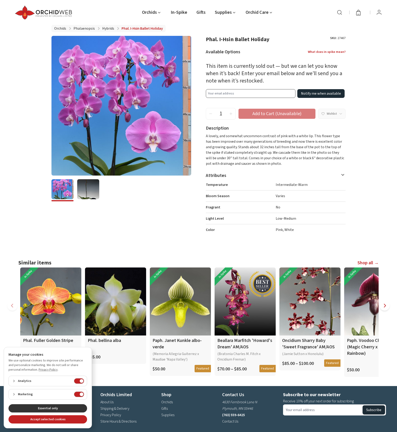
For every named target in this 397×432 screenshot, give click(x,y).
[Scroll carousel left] (12, 306)
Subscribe (373, 409)
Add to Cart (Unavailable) (276, 114)
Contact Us (230, 421)
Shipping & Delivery (114, 408)
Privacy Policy (110, 415)
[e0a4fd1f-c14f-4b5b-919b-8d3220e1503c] (62, 190)
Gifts (201, 12)
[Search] (339, 12)
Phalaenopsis (84, 28)
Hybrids (108, 28)
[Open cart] (359, 12)
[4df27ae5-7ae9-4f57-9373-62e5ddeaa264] (88, 190)
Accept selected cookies (47, 419)
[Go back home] (44, 12)
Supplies (167, 415)
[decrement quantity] (210, 113)
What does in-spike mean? (327, 52)
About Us (106, 402)
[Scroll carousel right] (385, 306)
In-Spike (179, 12)
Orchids (60, 28)
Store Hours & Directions (118, 421)
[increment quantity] (231, 113)
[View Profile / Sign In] (379, 12)
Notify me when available (321, 93)
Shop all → (368, 263)
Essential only (48, 408)
